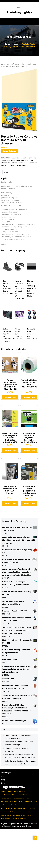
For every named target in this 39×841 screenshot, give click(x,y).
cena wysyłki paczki (7, 801)
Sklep (3, 779)
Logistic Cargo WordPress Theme (14, 823)
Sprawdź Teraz (9, 151)
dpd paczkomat (17, 815)
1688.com (4, 791)
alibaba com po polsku (8, 795)
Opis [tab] (6, 172)
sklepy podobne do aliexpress (13, 165)
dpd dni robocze (28, 812)
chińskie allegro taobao (30, 801)
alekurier (10, 791)
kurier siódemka (30, 163)
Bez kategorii (6, 773)
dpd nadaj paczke (6, 815)
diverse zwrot (5, 812)
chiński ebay (10, 160)
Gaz (2, 776)
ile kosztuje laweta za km (18, 818)
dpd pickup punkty (28, 815)
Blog (3, 783)
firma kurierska (5, 818)
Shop (16, 44)
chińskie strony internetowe (17, 805)
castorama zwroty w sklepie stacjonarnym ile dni (15, 798)
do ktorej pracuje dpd (16, 812)
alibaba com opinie (19, 791)
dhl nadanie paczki (15, 163)
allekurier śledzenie (21, 795)
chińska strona (18, 801)
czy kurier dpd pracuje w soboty (26, 808)
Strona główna (7, 64)
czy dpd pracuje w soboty (8, 808)
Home (7, 44)
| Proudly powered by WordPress (17, 826)
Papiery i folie (19, 64)
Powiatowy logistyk (19, 12)
